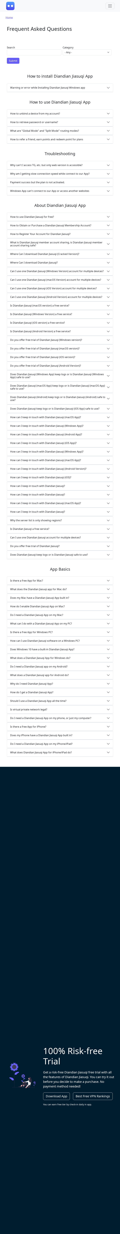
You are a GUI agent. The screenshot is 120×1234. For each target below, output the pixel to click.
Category (68, 47)
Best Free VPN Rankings (93, 1096)
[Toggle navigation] (110, 6)
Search (11, 47)
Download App (56, 1096)
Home (9, 17)
